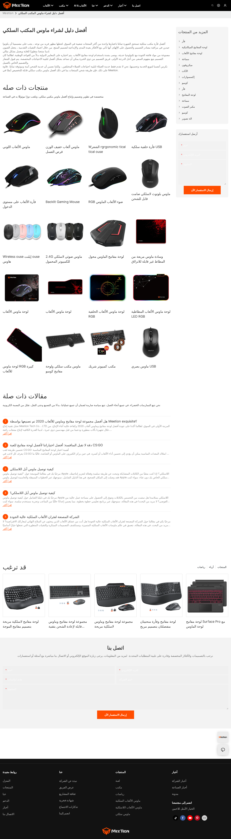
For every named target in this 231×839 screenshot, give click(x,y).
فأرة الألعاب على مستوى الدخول (19, 204)
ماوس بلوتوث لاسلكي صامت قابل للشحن (150, 196)
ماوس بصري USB (143, 366)
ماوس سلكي (123, 814)
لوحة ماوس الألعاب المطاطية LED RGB (150, 314)
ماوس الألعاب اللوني (16, 147)
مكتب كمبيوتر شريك (102, 366)
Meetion (8, 13)
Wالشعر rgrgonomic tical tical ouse (107, 149)
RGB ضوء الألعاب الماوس (105, 202)
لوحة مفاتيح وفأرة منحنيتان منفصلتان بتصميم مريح (158, 624)
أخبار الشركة (179, 781)
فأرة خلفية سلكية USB (146, 147)
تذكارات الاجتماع (68, 807)
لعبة (118, 780)
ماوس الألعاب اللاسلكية (129, 807)
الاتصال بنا (8, 814)
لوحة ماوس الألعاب (15, 311)
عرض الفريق (66, 787)
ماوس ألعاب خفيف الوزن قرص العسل (62, 149)
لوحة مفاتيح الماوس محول (106, 256)
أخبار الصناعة (179, 787)
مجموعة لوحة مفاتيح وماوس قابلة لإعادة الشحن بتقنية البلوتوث (68, 624)
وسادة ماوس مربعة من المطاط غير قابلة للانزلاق (148, 259)
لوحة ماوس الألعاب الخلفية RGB (106, 314)
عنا (4, 794)
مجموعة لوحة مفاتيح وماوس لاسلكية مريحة (113, 624)
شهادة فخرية (66, 800)
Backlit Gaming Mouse (63, 202)
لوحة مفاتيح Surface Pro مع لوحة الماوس (205, 624)
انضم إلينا (64, 813)
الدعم (6, 800)
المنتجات (221, 566)
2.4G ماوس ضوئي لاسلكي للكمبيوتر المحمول (64, 259)
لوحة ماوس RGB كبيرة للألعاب (18, 368)
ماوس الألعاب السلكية (128, 800)
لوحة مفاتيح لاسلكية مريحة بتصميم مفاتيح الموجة (21, 624)
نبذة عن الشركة (68, 781)
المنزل (6, 780)
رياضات (201, 566)
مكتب (119, 787)
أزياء (211, 566)
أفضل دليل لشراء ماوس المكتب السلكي (41, 13)
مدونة (175, 794)
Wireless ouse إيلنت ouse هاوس (21, 259)
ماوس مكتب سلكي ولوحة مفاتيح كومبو (63, 368)
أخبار (5, 807)
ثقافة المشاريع (67, 794)
